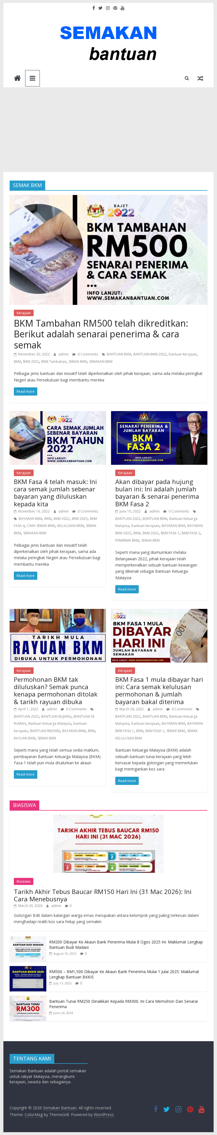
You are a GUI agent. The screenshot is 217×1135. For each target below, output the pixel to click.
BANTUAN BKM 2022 (149, 354)
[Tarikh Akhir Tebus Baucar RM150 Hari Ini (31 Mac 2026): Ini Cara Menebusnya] (108, 818)
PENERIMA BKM (127, 540)
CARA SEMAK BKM (41, 525)
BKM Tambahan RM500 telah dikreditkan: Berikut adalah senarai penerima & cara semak (101, 334)
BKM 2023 (80, 518)
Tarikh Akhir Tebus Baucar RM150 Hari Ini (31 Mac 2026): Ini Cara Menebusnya (103, 895)
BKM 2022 (31, 361)
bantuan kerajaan (183, 354)
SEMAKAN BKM (100, 361)
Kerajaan (24, 313)
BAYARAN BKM (30, 518)
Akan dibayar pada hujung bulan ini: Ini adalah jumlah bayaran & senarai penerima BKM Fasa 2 (157, 492)
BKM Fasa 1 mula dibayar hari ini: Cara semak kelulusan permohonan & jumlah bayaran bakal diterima (159, 690)
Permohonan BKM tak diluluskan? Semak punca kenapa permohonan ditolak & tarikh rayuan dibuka (55, 690)
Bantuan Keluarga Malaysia (49, 723)
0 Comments (87, 354)
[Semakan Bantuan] (17, 78)
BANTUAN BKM (119, 354)
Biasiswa (24, 881)
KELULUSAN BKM (70, 525)
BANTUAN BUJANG (56, 716)
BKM (17, 361)
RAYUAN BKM (24, 738)
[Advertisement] (108, 129)
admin (64, 354)
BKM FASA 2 (191, 533)
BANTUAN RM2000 (45, 730)
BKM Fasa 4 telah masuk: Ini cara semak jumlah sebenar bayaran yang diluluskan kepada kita (55, 492)
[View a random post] (200, 78)
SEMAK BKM (78, 361)
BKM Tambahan (53, 361)
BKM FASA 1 (170, 533)
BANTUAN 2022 (127, 518)
